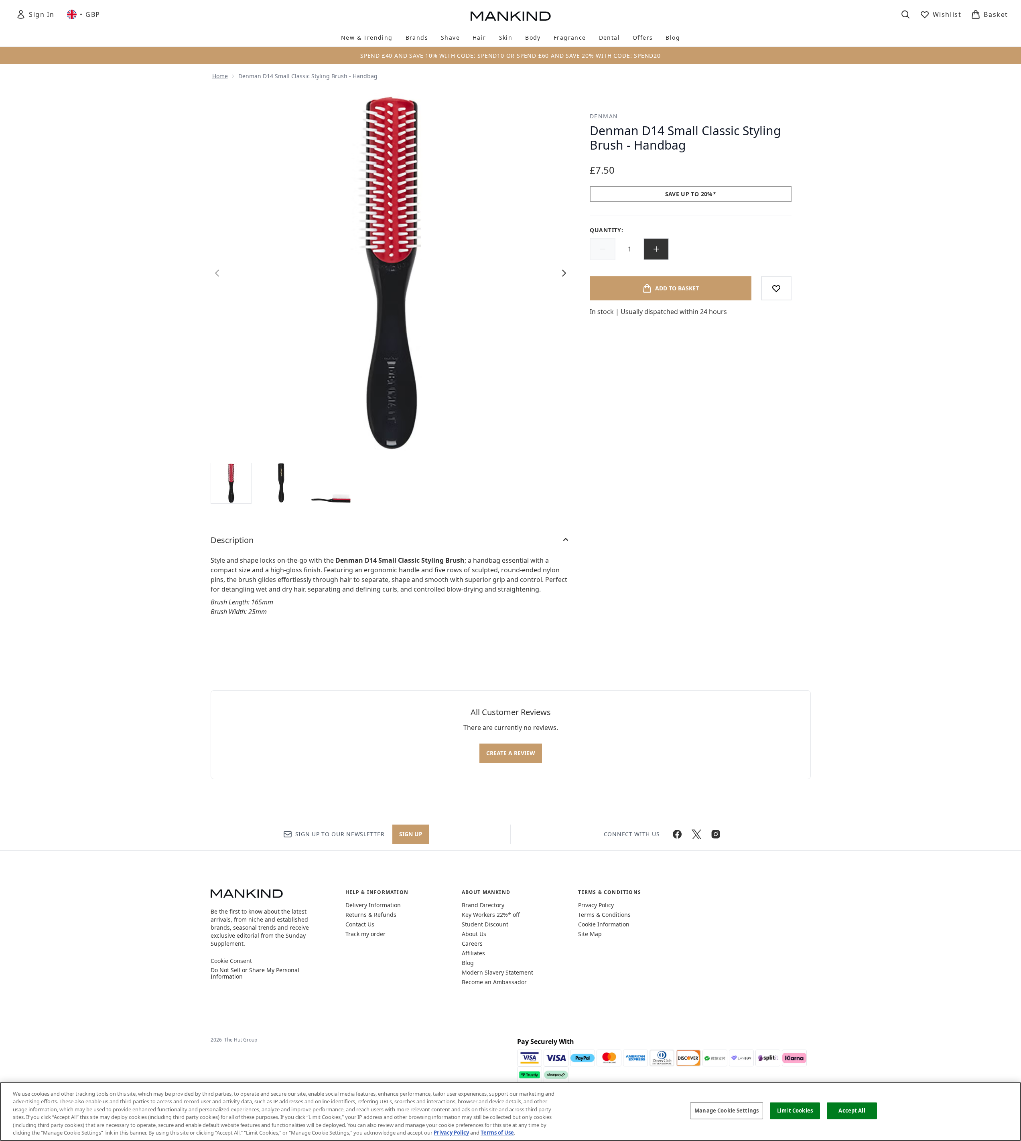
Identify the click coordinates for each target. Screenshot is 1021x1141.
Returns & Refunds (370, 914)
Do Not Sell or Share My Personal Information (255, 973)
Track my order (365, 934)
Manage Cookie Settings (726, 1110)
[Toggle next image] (564, 273)
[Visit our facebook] (677, 834)
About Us (474, 934)
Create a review (510, 753)
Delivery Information (373, 905)
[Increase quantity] (656, 249)
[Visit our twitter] (696, 834)
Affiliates (473, 953)
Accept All (851, 1110)
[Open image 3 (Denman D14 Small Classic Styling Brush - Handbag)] (331, 483)
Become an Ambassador (494, 982)
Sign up (410, 834)
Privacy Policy (596, 905)
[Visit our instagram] (715, 834)
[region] (510, 1111)
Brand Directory (483, 905)
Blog (468, 963)
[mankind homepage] (511, 16)
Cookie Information (603, 924)
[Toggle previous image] (217, 273)
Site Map (590, 934)
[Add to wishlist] (776, 288)
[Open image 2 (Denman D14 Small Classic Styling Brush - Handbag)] (281, 483)
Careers (472, 943)
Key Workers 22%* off (491, 914)
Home (220, 76)
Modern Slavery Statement (497, 972)
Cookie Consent (231, 961)
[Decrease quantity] (602, 249)
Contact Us (359, 924)
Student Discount (485, 924)
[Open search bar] (905, 14)
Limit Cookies (795, 1110)
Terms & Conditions (604, 914)
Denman (604, 116)
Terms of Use (497, 1132)
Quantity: (606, 230)
